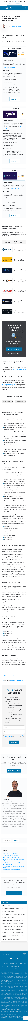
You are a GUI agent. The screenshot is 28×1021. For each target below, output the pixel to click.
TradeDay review (14, 188)
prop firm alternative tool (19, 369)
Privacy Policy (20, 735)
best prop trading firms (16, 680)
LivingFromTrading (16, 26)
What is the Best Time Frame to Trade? (11, 869)
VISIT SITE (14, 99)
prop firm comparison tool (9, 384)
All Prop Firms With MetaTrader (10, 939)
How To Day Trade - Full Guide (10, 853)
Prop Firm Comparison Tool (9, 911)
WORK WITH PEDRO (14, 770)
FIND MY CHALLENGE (14, 349)
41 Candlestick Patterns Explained (10, 855)
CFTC (12, 1016)
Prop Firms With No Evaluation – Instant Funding (13, 935)
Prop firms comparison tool (11, 678)
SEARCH (16, 840)
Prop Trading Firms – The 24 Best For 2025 (13, 914)
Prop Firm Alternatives (8, 917)
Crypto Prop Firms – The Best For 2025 (12, 926)
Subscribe (14, 742)
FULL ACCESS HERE (15, 3)
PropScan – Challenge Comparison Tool (12, 908)
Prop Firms (5, 902)
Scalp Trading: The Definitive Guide (11, 857)
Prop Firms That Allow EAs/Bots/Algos (12, 932)
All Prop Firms (6, 905)
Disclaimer (12, 963)
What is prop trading (9, 676)
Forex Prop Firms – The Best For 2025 (12, 923)
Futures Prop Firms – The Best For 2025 (13, 920)
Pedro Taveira (14, 25)
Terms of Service (8, 736)
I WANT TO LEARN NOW (14, 893)
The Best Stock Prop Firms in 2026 (11, 929)
